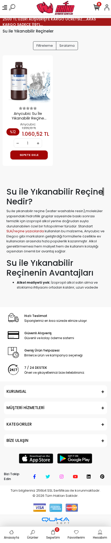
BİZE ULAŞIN (17, 440)
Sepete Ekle (29, 155)
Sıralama (67, 45)
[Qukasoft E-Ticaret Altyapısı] (55, 520)
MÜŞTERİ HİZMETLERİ (25, 407)
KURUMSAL (16, 391)
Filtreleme (44, 45)
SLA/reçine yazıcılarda (25, 231)
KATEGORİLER (19, 424)
